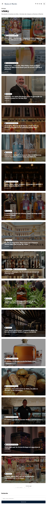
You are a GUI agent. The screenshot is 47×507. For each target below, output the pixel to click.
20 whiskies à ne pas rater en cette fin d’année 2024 (20, 361)
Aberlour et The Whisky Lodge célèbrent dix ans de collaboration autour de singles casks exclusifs (20, 302)
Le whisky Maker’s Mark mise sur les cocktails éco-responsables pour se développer (20, 477)
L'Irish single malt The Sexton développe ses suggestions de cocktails (22, 448)
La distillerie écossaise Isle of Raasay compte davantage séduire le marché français (23, 214)
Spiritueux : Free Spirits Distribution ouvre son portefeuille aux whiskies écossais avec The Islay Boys (23, 97)
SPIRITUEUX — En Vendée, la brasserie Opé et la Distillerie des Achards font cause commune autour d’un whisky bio (23, 156)
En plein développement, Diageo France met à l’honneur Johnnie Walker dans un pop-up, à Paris (21, 243)
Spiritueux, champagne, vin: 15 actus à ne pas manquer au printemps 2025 (22, 273)
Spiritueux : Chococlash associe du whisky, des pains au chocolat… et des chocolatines (21, 389)
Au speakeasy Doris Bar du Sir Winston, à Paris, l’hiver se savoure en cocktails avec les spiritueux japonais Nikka (21, 126)
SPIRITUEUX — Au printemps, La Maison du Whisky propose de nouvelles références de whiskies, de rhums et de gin (23, 39)
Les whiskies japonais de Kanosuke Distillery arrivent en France (23, 420)
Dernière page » (28, 486)
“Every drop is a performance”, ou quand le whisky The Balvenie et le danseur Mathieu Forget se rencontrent (21, 331)
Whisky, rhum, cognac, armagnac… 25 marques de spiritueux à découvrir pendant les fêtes (23, 185)
